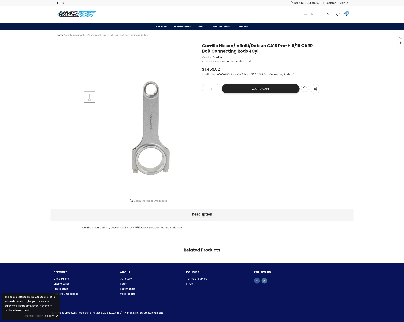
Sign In (344, 3)
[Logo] (76, 14)
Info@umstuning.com (149, 313)
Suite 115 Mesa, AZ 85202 (100, 313)
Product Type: (211, 61)
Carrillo (217, 57)
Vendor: (207, 57)
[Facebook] (59, 3)
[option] (148, 119)
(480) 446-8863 (125, 313)
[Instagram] (64, 3)
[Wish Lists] (305, 88)
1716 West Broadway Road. (68, 313)
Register (331, 3)
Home (60, 35)
